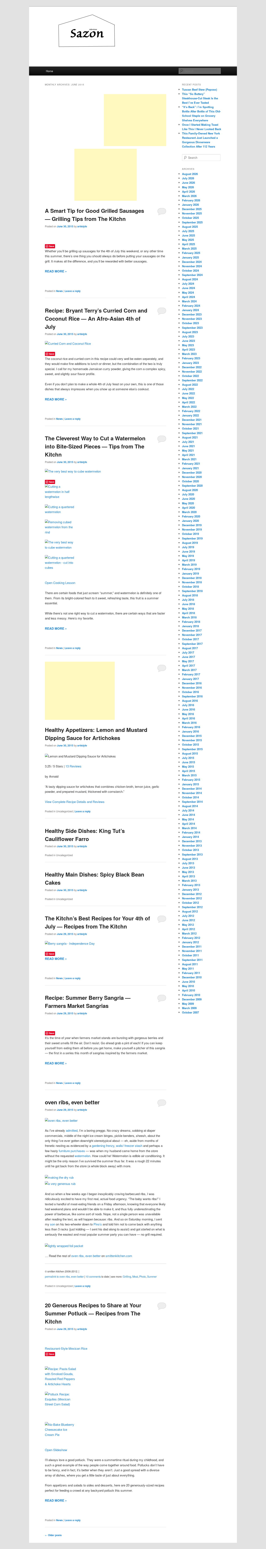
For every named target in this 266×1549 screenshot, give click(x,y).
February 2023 (191, 358)
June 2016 (188, 709)
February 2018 (191, 622)
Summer (152, 1276)
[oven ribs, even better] (61, 1120)
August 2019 (190, 543)
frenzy (110, 1145)
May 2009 (188, 1004)
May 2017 (188, 661)
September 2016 (192, 696)
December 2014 (192, 789)
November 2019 (192, 529)
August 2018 (190, 595)
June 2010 (188, 982)
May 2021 (188, 450)
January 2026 (190, 205)
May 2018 (188, 609)
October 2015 (190, 744)
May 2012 (188, 925)
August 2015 (190, 753)
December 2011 (192, 946)
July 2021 (188, 442)
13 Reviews (73, 766)
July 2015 (188, 758)
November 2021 (192, 424)
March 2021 (189, 459)
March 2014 (189, 828)
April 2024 (188, 297)
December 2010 (192, 977)
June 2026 (188, 183)
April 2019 (188, 560)
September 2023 (192, 328)
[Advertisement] (135, 120)
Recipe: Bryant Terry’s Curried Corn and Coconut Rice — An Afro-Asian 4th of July (96, 318)
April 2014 (188, 824)
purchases (78, 1151)
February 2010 (191, 995)
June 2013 (188, 867)
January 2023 (190, 363)
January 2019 (190, 573)
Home (49, 71)
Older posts (53, 1535)
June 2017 (188, 657)
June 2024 (188, 288)
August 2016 (190, 701)
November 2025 (192, 213)
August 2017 (190, 648)
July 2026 (188, 178)
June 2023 (188, 341)
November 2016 (192, 688)
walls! (120, 1145)
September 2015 (192, 749)
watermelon (82, 1156)
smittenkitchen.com (119, 1255)
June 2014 (188, 815)
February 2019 (191, 569)
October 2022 (190, 376)
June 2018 (188, 604)
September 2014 (192, 802)
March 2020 (189, 512)
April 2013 (188, 876)
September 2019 (192, 538)
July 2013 (188, 863)
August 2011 (190, 964)
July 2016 (188, 705)
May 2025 (188, 240)
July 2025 (188, 231)
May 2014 (188, 819)
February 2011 (191, 973)
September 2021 (192, 433)
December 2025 (192, 209)
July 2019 (188, 547)
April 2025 (188, 244)
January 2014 (190, 837)
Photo (142, 1276)
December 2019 (192, 525)
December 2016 (192, 683)
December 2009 (192, 999)
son (52, 1224)
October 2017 (190, 639)
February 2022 (191, 411)
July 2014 (188, 810)
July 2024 (188, 284)
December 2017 (192, 630)
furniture (64, 1151)
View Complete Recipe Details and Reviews (75, 801)
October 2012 (190, 903)
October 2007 (190, 1012)
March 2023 (189, 354)
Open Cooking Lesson (60, 582)
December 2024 (192, 262)
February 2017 (191, 674)
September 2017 (192, 644)
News (59, 291)
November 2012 (192, 898)
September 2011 (192, 960)
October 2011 (190, 955)
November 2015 (192, 740)
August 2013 (190, 859)
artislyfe (82, 226)
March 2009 (189, 1008)
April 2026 (188, 191)
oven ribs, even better (72, 1102)
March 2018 (189, 617)
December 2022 (192, 367)
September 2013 (192, 854)
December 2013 (192, 841)
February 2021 (191, 463)
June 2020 (188, 499)
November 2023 (192, 319)
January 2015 (190, 784)
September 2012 (192, 907)
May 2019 (188, 556)
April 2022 (188, 402)
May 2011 (188, 968)
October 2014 (190, 797)
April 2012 (188, 929)
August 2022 (190, 385)
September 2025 (192, 222)
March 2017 (189, 670)
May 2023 (188, 345)
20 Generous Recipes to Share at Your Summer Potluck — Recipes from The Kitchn (93, 1313)
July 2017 (188, 652)
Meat (135, 1276)
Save (51, 246)
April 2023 (188, 349)
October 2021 (190, 428)
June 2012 (188, 920)
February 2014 (191, 832)
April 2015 (188, 771)
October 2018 (190, 587)
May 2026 (188, 187)
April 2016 (188, 718)
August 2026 (190, 174)
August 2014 (190, 806)
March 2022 (189, 407)
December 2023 (192, 314)
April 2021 (188, 455)
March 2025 (189, 248)
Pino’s (98, 1224)
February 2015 (191, 780)
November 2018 (192, 582)
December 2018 (192, 578)
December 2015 (192, 736)
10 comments (93, 1276)
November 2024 (192, 266)
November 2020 (192, 477)
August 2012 (190, 911)
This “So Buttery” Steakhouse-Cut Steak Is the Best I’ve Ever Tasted (200, 98)
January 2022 (190, 415)
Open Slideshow (56, 1450)
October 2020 (190, 481)
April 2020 (188, 508)
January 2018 (190, 626)
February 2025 (191, 253)
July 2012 (188, 916)
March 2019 (189, 564)
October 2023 (190, 323)
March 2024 (189, 301)
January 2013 (190, 889)
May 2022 (188, 398)
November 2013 (192, 845)
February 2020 (191, 516)
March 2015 (189, 775)
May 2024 (188, 292)
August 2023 (190, 332)
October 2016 (190, 692)
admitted (72, 1130)
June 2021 (188, 446)
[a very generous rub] (60, 1183)
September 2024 (192, 275)
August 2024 (190, 279)
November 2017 (192, 635)
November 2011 (192, 951)
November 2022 (192, 371)
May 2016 (188, 714)
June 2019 (188, 551)
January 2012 (190, 942)
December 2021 (192, 420)
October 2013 (190, 850)
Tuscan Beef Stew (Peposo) (199, 89)
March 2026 (189, 196)
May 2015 (188, 766)
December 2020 (192, 472)
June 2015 (188, 762)
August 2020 (190, 490)
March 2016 (189, 723)
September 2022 (192, 380)
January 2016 (190, 731)
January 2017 (190, 679)
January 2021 (190, 468)
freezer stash (133, 1145)
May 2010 (188, 986)
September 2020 (192, 486)
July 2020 (188, 494)
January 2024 (190, 310)
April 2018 (188, 613)
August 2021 (190, 437)
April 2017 (188, 665)
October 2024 (190, 270)
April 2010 (188, 990)
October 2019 (190, 534)
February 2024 (191, 306)
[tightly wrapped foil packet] (64, 1246)
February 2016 (191, 727)
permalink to (64, 1276)
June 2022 (188, 393)
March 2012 (189, 933)
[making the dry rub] (59, 1177)
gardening (98, 1145)
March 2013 (189, 881)
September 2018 (192, 591)
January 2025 (190, 257)
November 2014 (192, 793)
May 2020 (188, 503)
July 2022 (188, 389)
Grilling (127, 1276)
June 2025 (188, 235)
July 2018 (188, 600)
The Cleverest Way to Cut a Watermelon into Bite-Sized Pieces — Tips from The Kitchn (95, 446)
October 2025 (190, 218)
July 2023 (188, 336)
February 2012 (191, 938)
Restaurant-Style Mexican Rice (66, 1348)
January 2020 (190, 521)
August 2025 (190, 227)
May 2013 (188, 872)
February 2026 (191, 200)
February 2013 (191, 885)
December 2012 (192, 894)
